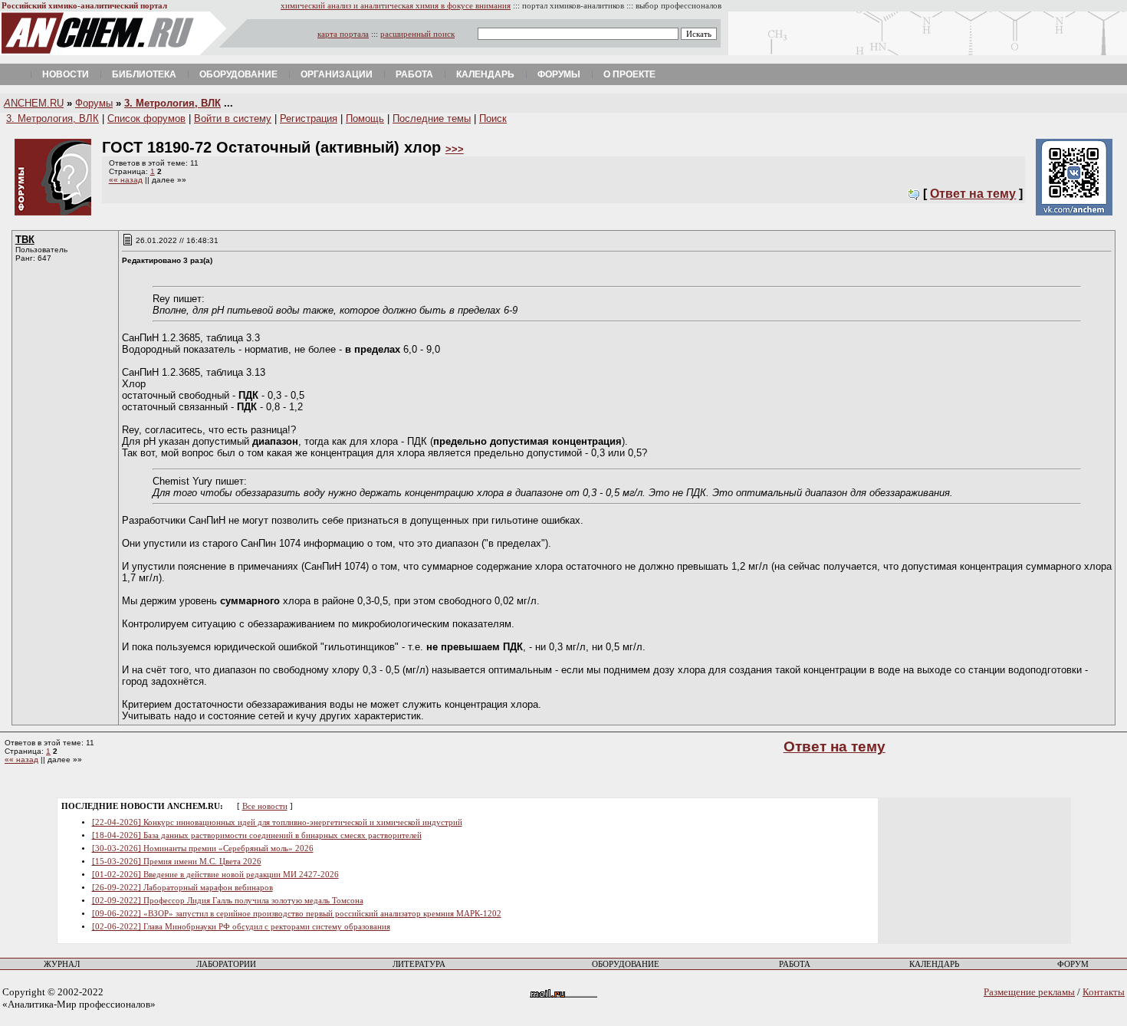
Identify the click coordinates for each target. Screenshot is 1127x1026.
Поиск (493, 118)
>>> (454, 149)
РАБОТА (794, 964)
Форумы (558, 74)
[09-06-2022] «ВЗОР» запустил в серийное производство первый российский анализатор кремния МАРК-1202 (296, 913)
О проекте (629, 74)
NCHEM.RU (34, 103)
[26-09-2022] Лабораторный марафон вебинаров (182, 887)
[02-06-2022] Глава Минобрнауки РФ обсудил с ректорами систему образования (241, 926)
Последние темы (432, 118)
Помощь (365, 118)
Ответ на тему (973, 193)
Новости (65, 74)
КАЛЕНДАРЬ (934, 964)
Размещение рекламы (1029, 992)
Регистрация (308, 118)
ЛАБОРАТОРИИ (226, 964)
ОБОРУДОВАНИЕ (625, 964)
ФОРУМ (1073, 964)
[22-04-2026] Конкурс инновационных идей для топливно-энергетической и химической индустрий (277, 822)
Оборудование (238, 74)
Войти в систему (232, 118)
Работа (414, 74)
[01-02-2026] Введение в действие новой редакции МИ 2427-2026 (215, 874)
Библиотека (144, 74)
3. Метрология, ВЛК (172, 103)
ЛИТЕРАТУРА (419, 964)
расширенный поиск (417, 34)
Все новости (265, 806)
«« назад (126, 180)
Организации (337, 74)
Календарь (485, 74)
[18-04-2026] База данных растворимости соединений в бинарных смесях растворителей (257, 835)
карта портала (343, 34)
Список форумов (146, 118)
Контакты (1104, 992)
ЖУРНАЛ (62, 964)
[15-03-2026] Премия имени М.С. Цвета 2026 (176, 861)
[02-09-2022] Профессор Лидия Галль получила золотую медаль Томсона (227, 900)
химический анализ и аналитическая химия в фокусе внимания (396, 6)
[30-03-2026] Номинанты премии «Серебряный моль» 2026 (203, 848)
